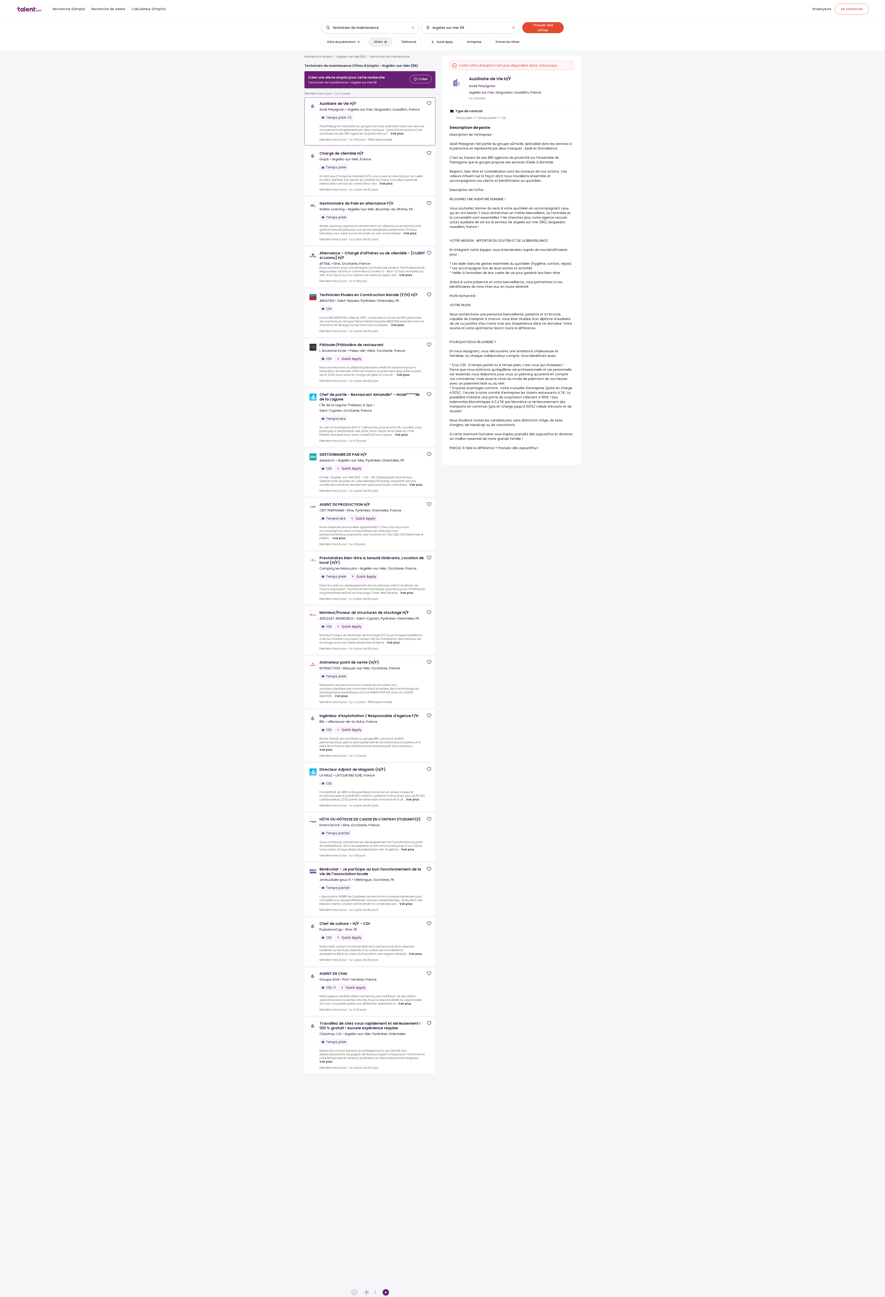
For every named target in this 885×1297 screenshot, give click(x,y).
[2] (386, 1292)
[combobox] (370, 27)
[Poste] (366, 27)
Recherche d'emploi (318, 56)
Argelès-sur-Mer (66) (351, 56)
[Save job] (429, 103)
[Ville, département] (467, 27)
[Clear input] (413, 27)
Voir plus (397, 133)
